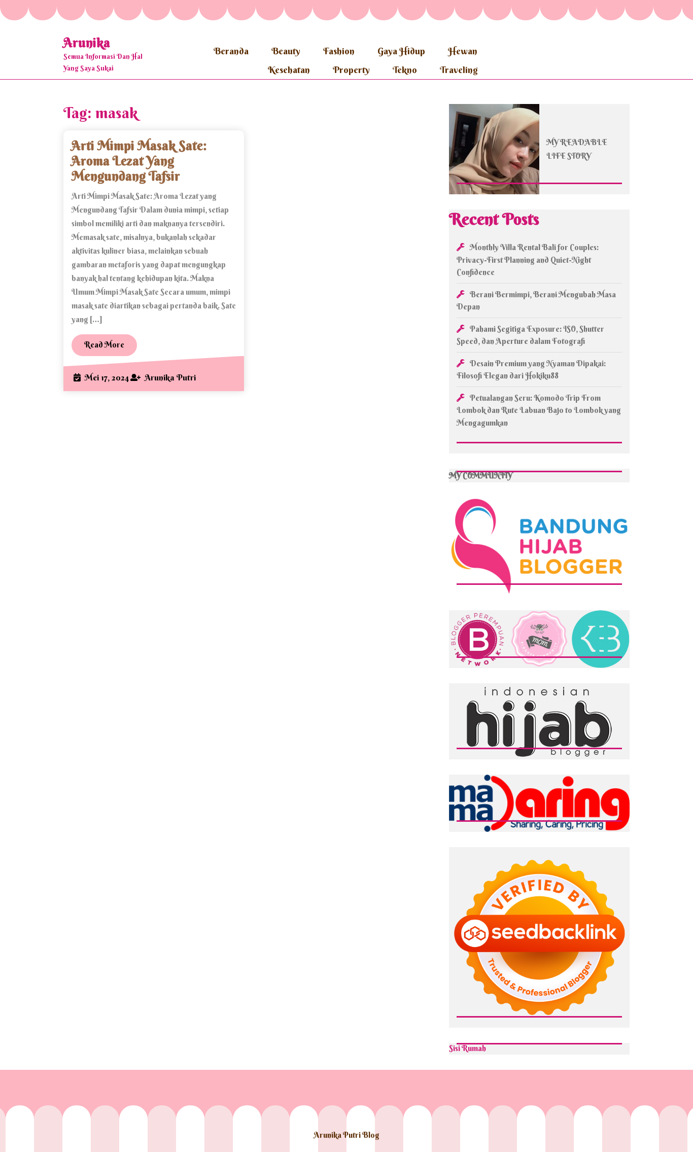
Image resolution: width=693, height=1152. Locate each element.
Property (351, 70)
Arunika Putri (170, 377)
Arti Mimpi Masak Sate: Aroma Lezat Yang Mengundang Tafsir (139, 161)
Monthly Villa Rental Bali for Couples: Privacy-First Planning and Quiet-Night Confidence (528, 259)
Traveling (458, 70)
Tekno (405, 70)
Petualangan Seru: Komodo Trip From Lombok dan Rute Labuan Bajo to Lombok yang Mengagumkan (539, 410)
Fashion (339, 51)
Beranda (231, 51)
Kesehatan (289, 70)
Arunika (86, 43)
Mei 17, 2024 (107, 377)
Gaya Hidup (401, 51)
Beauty (285, 51)
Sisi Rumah (467, 1048)
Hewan (462, 51)
